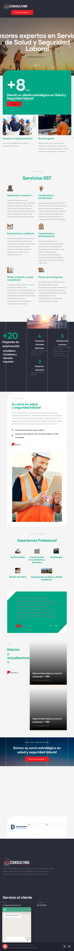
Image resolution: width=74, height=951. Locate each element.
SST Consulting (14, 945)
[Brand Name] (19, 830)
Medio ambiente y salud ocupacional (20, 278)
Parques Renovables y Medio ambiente (46, 578)
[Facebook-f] (65, 946)
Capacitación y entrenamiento (46, 234)
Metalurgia (56, 557)
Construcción (18, 557)
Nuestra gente (10, 138)
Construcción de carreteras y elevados (37, 560)
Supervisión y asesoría (19, 195)
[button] (22, 12)
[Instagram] (69, 946)
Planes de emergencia (50, 277)
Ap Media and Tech (29, 947)
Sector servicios (17, 576)
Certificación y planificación (46, 196)
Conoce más (36, 58)
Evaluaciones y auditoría (20, 233)
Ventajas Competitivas (50, 138)
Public (34, 680)
